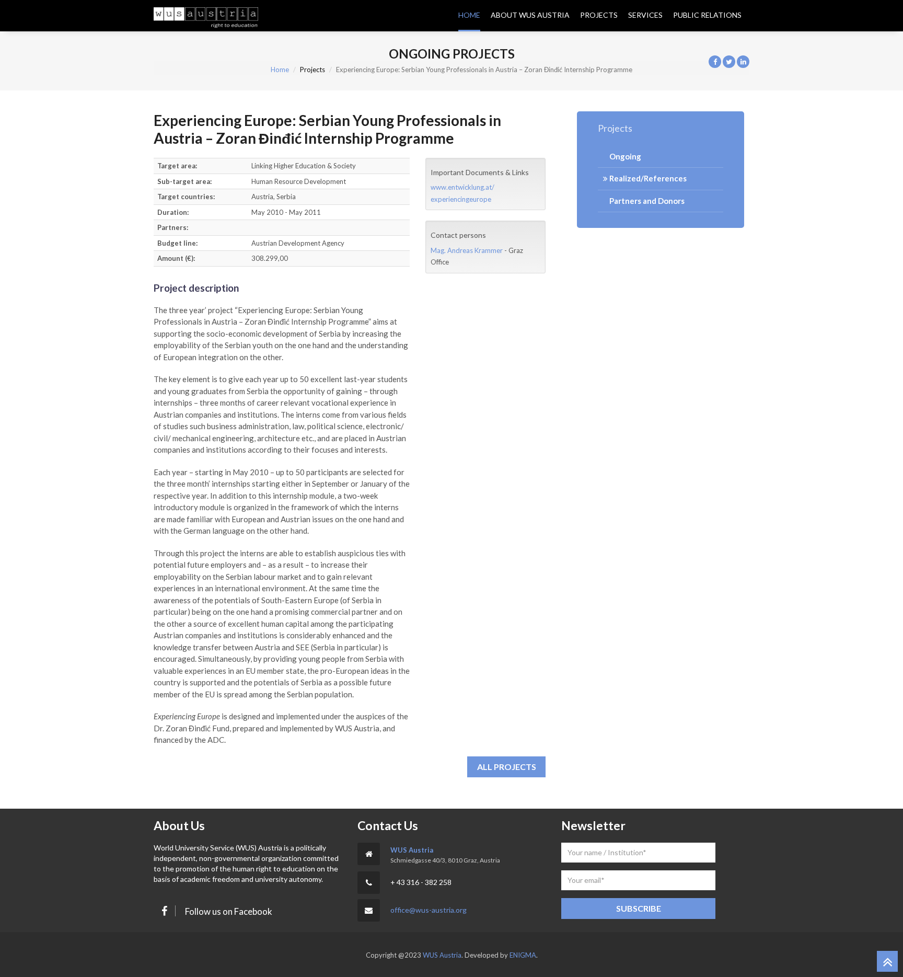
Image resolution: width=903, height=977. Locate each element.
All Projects (506, 767)
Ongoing (624, 156)
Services (645, 14)
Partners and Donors (646, 200)
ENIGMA (523, 955)
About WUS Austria (530, 14)
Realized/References (647, 178)
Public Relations (707, 14)
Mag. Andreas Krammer (467, 250)
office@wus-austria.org (428, 909)
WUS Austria (411, 850)
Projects (599, 14)
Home (469, 14)
